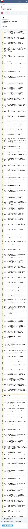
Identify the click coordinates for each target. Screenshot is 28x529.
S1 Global (19, 521)
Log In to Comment (7, 525)
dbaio (10, 12)
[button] (27, 1)
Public (9, 9)
